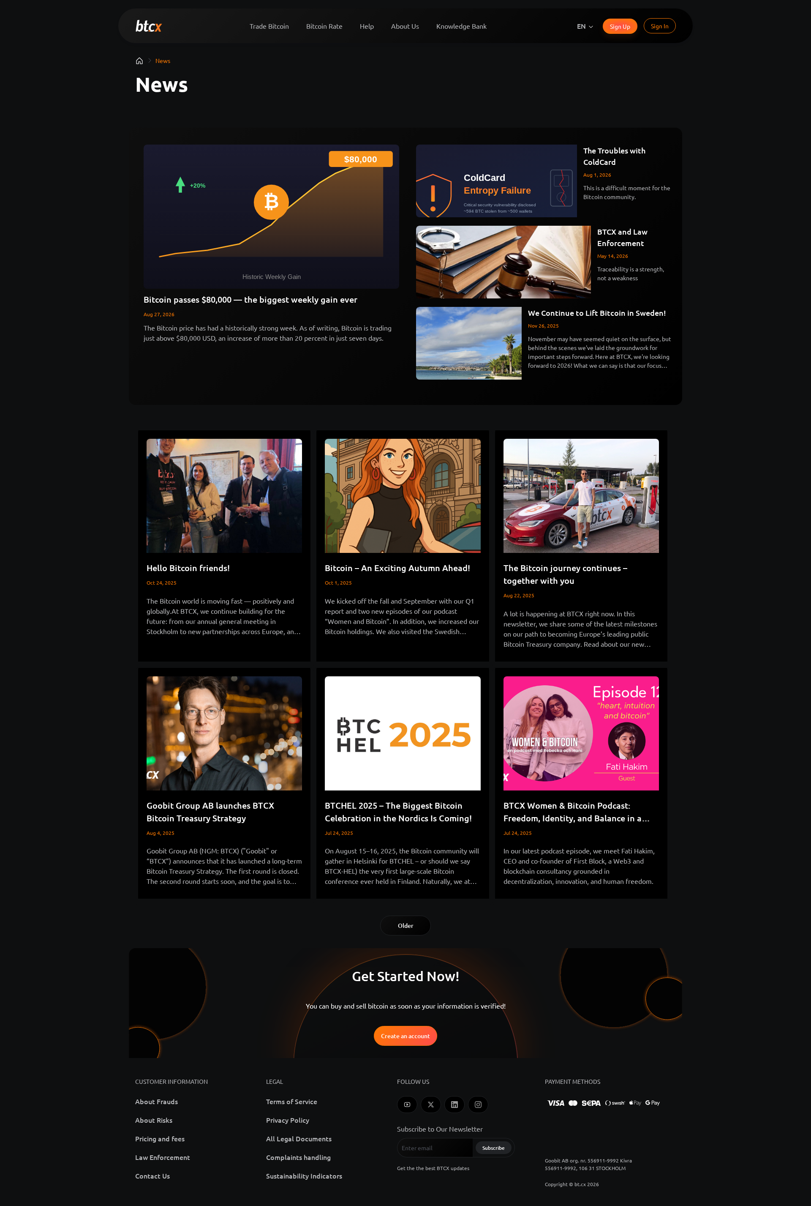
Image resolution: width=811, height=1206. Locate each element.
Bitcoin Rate (324, 26)
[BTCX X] (431, 1104)
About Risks (153, 1119)
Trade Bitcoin (269, 26)
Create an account (405, 1036)
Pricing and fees (160, 1138)
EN (581, 25)
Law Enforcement (162, 1157)
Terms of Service (291, 1101)
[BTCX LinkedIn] (454, 1104)
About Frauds (156, 1101)
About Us (405, 26)
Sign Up (620, 26)
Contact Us (152, 1175)
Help (367, 26)
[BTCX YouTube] (407, 1104)
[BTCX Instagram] (478, 1104)
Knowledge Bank (461, 26)
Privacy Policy (287, 1119)
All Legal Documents (299, 1138)
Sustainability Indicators (304, 1175)
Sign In (660, 26)
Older (406, 926)
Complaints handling (298, 1157)
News (162, 60)
